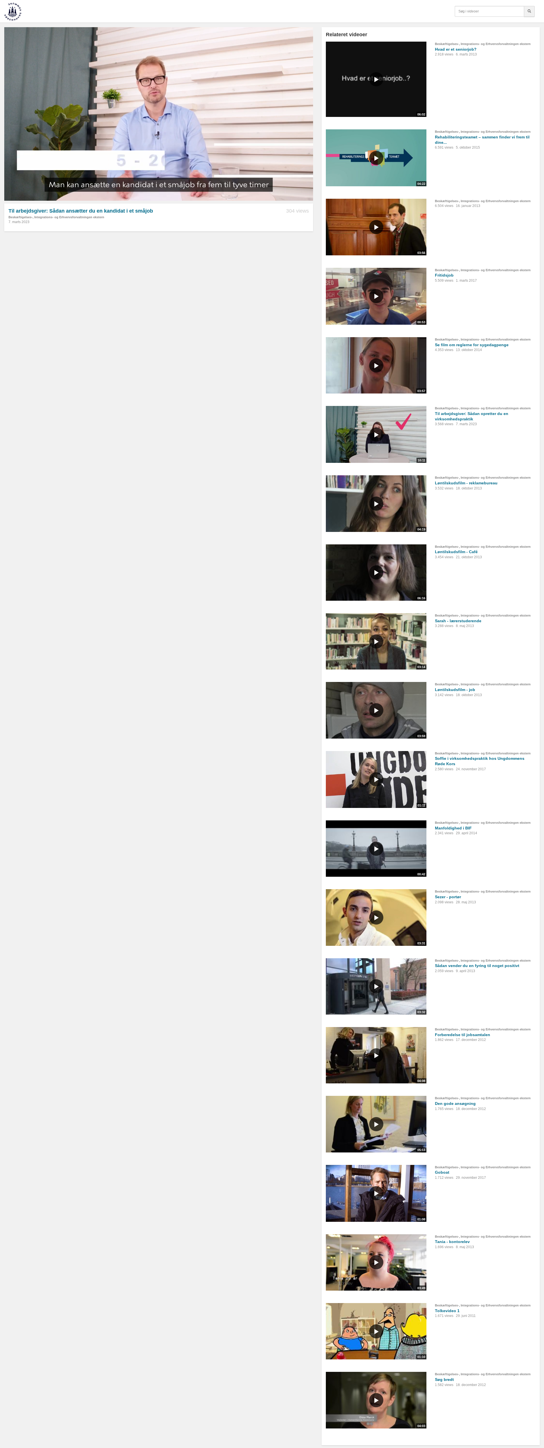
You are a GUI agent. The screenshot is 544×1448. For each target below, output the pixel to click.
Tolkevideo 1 (447, 1310)
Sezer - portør (448, 897)
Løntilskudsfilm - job (455, 689)
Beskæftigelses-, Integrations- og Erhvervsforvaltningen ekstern (56, 217)
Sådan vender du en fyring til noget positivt (477, 965)
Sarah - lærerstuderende (458, 621)
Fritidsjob (444, 275)
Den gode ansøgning (455, 1103)
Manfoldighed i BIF (453, 828)
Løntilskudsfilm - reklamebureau (466, 483)
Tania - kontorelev (452, 1241)
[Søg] (529, 11)
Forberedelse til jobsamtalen (462, 1034)
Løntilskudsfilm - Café (456, 551)
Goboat (442, 1172)
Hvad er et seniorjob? (456, 49)
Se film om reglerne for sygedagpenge (472, 345)
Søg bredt (444, 1379)
